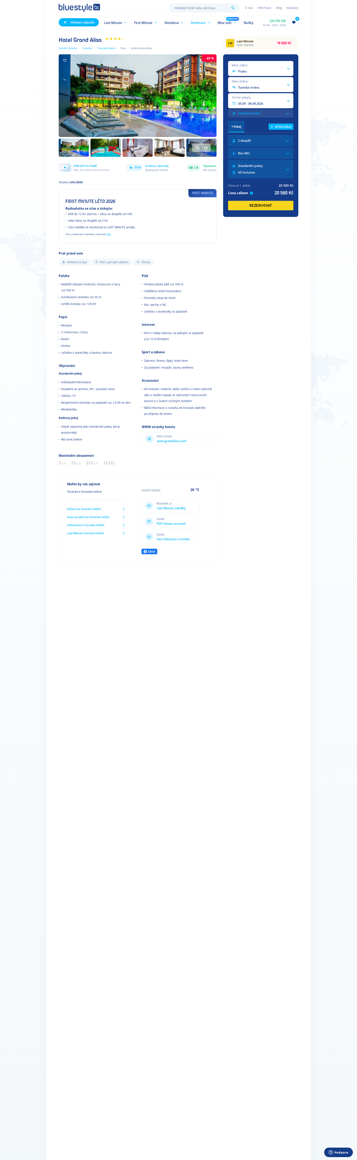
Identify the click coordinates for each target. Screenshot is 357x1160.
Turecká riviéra (106, 48)
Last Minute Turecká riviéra (85, 533)
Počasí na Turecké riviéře (84, 509)
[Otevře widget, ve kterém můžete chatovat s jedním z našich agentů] (338, 1153)
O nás (249, 8)
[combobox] (204, 7)
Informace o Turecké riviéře (86, 525)
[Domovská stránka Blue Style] (79, 8)
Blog (279, 8)
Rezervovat (260, 205)
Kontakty (292, 8)
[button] (115, 22)
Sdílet (151, 551)
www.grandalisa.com (172, 441)
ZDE (109, 234)
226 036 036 (277, 21)
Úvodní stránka (68, 48)
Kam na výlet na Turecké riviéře (88, 517)
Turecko (87, 48)
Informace (264, 8)
